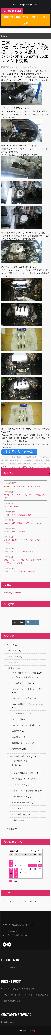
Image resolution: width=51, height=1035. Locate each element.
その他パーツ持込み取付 (11, 457)
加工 (17, 765)
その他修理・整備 (29, 457)
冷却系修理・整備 (19, 796)
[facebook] (5, 944)
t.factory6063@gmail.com (28, 5)
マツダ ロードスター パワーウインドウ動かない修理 (26, 995)
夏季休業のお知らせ (12, 1001)
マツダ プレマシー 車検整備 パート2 (31, 473)
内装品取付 (17, 731)
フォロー (33, 622)
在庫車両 (10, 829)
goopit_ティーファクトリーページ (21, 901)
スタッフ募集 (12, 662)
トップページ (9, 967)
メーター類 (17, 719)
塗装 (14, 808)
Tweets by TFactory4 (12, 593)
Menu (4, 36)
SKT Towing (30, 1031)
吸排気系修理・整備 (20, 802)
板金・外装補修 (19, 814)
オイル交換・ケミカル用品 (20, 460)
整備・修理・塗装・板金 (27, 463)
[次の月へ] (40, 851)
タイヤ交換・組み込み (21, 698)
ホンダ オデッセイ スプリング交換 (19, 989)
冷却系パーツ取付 (19, 737)
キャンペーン (12, 650)
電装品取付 (42, 463)
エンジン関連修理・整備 (22, 773)
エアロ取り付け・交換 (21, 683)
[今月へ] (35, 851)
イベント (10, 644)
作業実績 (13, 463)
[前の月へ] (30, 851)
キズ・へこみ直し (19, 785)
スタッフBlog (12, 656)
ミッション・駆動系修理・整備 (25, 790)
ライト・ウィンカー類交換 (23, 725)
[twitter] (9, 944)
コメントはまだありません (26, 67)
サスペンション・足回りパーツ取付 (27, 689)
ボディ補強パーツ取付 (21, 713)
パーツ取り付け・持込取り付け (23, 673)
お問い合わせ (9, 1022)
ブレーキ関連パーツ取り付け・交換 (27, 704)
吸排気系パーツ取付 (20, 743)
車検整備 (16, 820)
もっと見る (18, 622)
